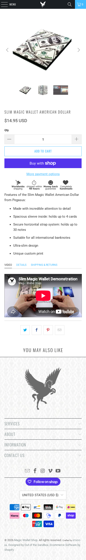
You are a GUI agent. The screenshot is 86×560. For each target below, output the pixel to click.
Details (21, 264)
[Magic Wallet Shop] (43, 4)
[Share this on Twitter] (25, 330)
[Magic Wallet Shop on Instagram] (42, 471)
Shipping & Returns (44, 264)
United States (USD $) (40, 495)
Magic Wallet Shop (25, 540)
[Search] (69, 4)
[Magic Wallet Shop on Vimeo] (50, 471)
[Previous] (7, 50)
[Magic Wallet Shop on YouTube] (58, 471)
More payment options (43, 174)
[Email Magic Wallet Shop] (27, 471)
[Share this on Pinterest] (48, 330)
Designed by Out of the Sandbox (28, 545)
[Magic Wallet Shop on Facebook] (35, 471)
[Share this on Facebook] (36, 330)
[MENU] (2, 4)
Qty (6, 130)
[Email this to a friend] (59, 330)
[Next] (78, 50)
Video (8, 264)
